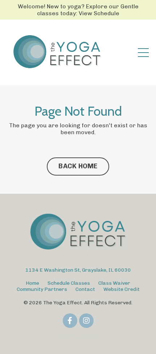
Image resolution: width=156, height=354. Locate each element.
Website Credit (121, 289)
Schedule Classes (69, 283)
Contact (85, 289)
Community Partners (42, 289)
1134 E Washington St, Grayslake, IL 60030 (78, 270)
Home (32, 283)
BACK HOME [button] (77, 166)
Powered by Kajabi (78, 336)
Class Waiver (114, 283)
